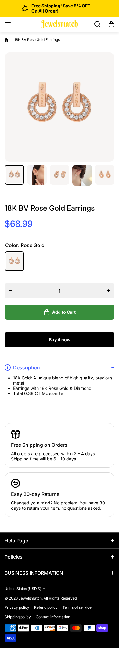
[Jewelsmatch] (59, 24)
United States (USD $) (23, 589)
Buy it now (59, 339)
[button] (111, 24)
